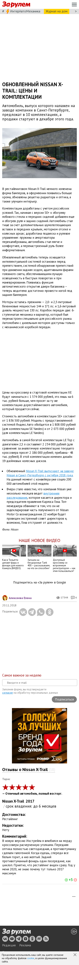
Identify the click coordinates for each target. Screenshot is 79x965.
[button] (75, 955)
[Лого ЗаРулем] (16, 4)
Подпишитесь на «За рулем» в (39, 582)
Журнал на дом (56, 11)
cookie (30, 958)
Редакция (9, 945)
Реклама (25, 945)
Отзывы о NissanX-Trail (28, 769)
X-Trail (19, 801)
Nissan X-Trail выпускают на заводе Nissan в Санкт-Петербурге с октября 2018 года (40, 473)
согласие (7, 692)
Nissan (7, 801)
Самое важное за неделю (21, 675)
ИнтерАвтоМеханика (25, 11)
